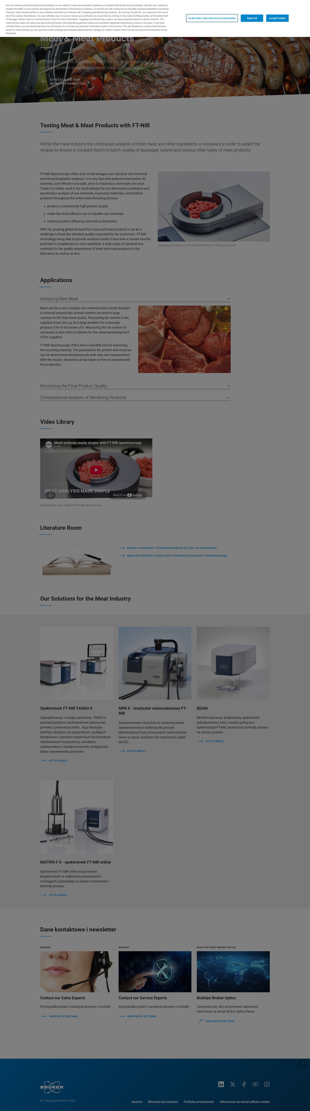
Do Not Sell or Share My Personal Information (212, 18)
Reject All (252, 18)
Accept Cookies (277, 18)
